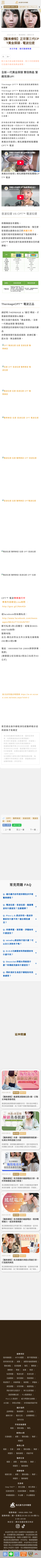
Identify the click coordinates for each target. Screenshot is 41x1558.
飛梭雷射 (30, 1378)
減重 (18, 1362)
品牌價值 (10, 1411)
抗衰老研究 (10, 1491)
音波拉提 (26, 818)
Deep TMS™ (10, 1487)
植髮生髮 (8, 1474)
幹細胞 (32, 1491)
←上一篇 (7, 830)
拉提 (9, 821)
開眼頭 (10, 1370)
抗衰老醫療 (22, 1491)
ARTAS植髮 (19, 1358)
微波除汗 (6, 1382)
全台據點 (30, 1411)
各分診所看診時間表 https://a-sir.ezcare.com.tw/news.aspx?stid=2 (20, 696)
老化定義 (21, 1487)
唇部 (31, 1370)
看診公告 (19, 1416)
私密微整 (10, 1374)
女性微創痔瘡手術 (30, 1403)
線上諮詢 (6, 825)
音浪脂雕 (17, 1366)
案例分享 (30, 35)
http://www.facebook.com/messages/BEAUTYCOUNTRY (19, 620)
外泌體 (20, 1495)
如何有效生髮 (8, 1362)
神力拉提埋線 (28, 1391)
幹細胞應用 (10, 1495)
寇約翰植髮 (7, 1358)
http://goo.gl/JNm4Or (14, 606)
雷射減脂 (7, 1366)
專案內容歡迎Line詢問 (13, 602)
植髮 (12, 1428)
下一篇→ (34, 830)
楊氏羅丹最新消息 (21, 1)
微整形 (20, 1441)
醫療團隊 (20, 1411)
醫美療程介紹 (24, 7)
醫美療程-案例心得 (10, 7)
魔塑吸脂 (30, 1386)
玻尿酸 (26, 1382)
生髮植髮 (8, 1437)
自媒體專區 (30, 1416)
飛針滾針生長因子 (13, 1391)
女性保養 (20, 1386)
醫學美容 (16, 818)
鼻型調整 (10, 1386)
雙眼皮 (33, 1366)
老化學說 (31, 1487)
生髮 (11, 1449)
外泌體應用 (30, 1495)
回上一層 (20, 830)
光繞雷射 (10, 1378)
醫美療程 (22, 35)
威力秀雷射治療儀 (28, 1399)
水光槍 (6, 1403)
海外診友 (20, 1420)
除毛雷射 (20, 1378)
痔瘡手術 (29, 1453)
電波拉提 (20, 1374)
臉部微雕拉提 (13, 1395)
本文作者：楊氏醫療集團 (20, 49)
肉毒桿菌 (16, 1382)
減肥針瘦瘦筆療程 (30, 1362)
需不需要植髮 (32, 1358)
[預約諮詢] (5, 1554)
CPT (8, 818)
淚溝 (24, 1370)
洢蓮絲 (34, 1382)
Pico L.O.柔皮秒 (12, 1399)
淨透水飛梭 (16, 1403)
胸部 (33, 1437)
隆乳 (26, 1366)
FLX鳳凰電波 (27, 1395)
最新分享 (9, 1416)
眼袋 (17, 1370)
